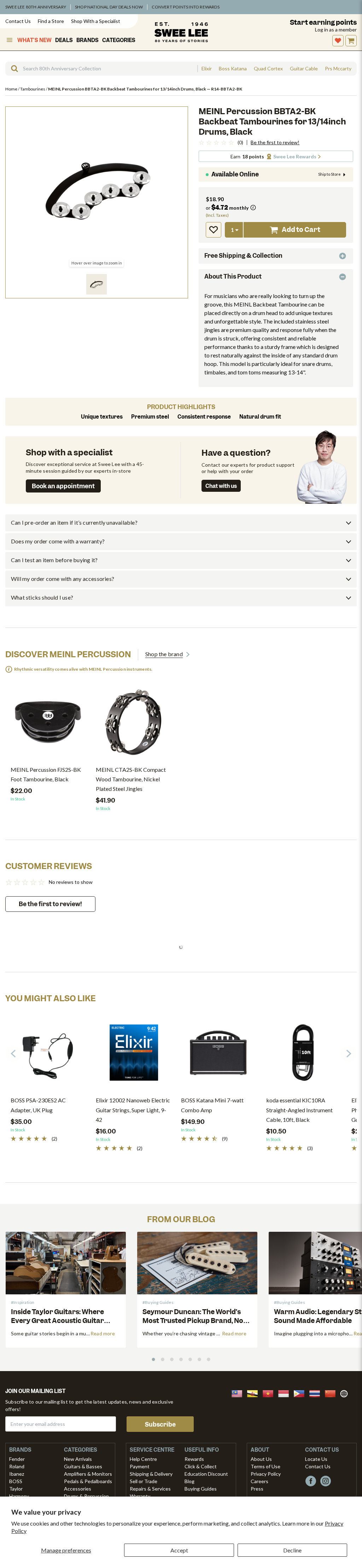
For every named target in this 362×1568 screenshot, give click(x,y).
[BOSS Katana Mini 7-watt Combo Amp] (218, 1055)
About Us (261, 1459)
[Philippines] (301, 1392)
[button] (96, 284)
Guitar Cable (304, 68)
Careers (259, 1481)
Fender (17, 1459)
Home (11, 89)
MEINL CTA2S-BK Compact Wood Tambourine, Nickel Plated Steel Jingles (131, 779)
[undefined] (12, 69)
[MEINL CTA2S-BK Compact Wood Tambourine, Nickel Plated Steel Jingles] (133, 725)
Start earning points (323, 22)
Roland (16, 1466)
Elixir (207, 68)
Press (257, 1489)
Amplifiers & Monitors (88, 1474)
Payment (140, 1466)
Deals (64, 40)
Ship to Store (329, 174)
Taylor (16, 1489)
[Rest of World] (345, 1392)
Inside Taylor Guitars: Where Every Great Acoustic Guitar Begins (57, 1320)
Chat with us (221, 486)
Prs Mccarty (338, 68)
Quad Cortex (268, 68)
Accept (179, 1550)
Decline (292, 1550)
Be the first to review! (275, 142)
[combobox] (101, 69)
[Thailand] (317, 1392)
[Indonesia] (285, 1392)
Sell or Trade (143, 1481)
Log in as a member (336, 30)
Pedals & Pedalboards (88, 1481)
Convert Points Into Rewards (185, 7)
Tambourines (33, 89)
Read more (102, 1333)
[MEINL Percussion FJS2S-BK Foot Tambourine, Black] (48, 725)
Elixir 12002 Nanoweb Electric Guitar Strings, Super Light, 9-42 (133, 1110)
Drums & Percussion (86, 1496)
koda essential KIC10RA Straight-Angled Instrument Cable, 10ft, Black (299, 1110)
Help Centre (143, 1459)
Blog (189, 1481)
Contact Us (18, 21)
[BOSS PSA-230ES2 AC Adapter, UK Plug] (48, 1055)
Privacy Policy (266, 1474)
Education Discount (206, 1474)
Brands (87, 40)
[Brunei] (254, 1392)
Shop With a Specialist (95, 21)
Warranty (140, 1496)
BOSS (15, 1481)
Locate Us (316, 1459)
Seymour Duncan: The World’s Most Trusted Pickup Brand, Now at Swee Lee (195, 1320)
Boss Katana (233, 68)
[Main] (181, 32)
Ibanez (16, 1474)
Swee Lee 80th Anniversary (35, 7)
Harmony (19, 1496)
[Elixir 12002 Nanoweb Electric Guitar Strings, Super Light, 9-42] (133, 1055)
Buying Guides (201, 1489)
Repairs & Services (150, 1489)
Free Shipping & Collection (243, 256)
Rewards (194, 1459)
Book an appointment (63, 486)
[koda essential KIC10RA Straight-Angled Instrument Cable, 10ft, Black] (303, 1055)
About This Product (233, 276)
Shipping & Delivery (151, 1474)
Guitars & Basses (83, 1466)
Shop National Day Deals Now (109, 7)
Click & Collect (201, 1466)
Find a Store (51, 21)
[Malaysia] (239, 1392)
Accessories (77, 1489)
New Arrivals (78, 1459)
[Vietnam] (270, 1392)
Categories (118, 40)
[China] (332, 1392)
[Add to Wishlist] (213, 230)
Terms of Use (265, 1466)
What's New (34, 40)
